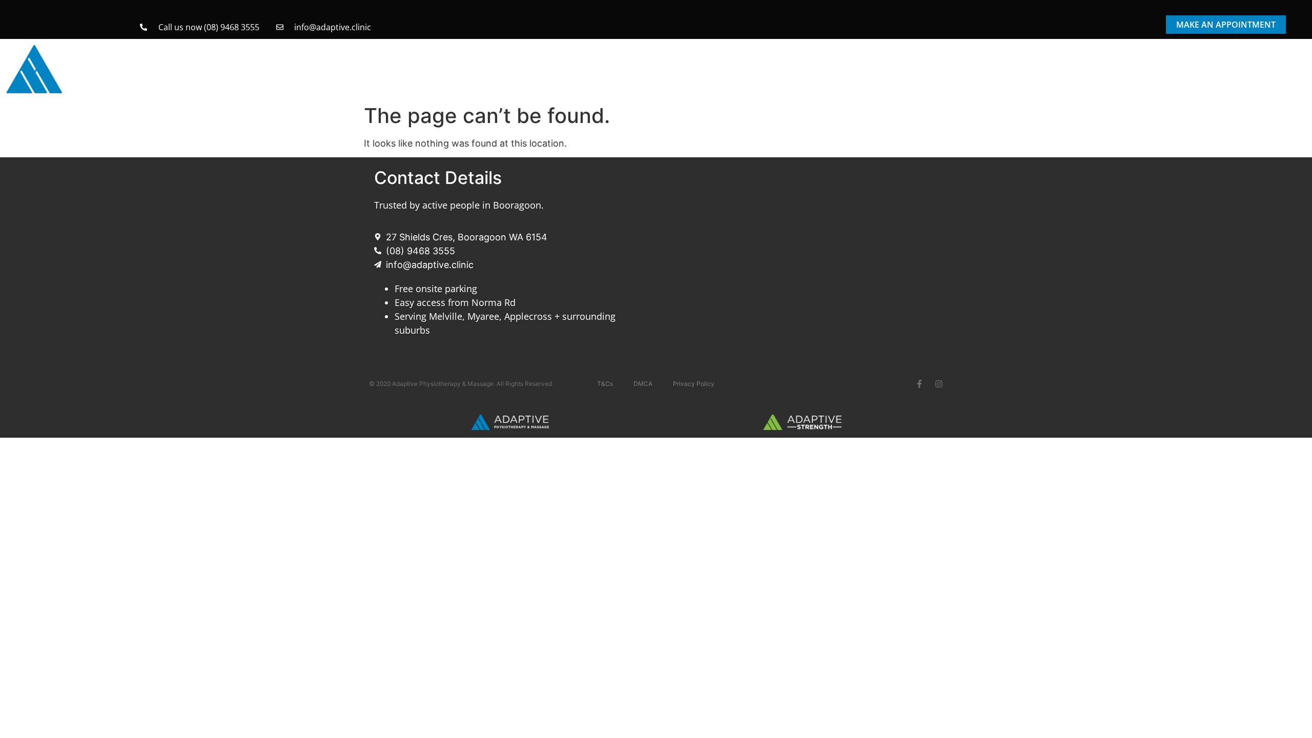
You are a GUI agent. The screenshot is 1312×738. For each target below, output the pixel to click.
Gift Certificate (986, 64)
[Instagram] (939, 384)
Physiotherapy (829, 64)
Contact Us (1275, 64)
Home (771, 64)
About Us (1154, 64)
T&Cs (605, 383)
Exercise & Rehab (1071, 64)
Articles (1218, 64)
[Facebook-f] (919, 384)
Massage (907, 64)
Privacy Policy (693, 383)
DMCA (642, 383)
